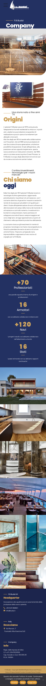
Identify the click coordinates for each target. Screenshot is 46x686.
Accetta (14, 682)
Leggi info (32, 682)
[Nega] (43, 680)
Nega (23, 682)
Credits (38, 672)
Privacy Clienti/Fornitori (17, 672)
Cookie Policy (30, 672)
